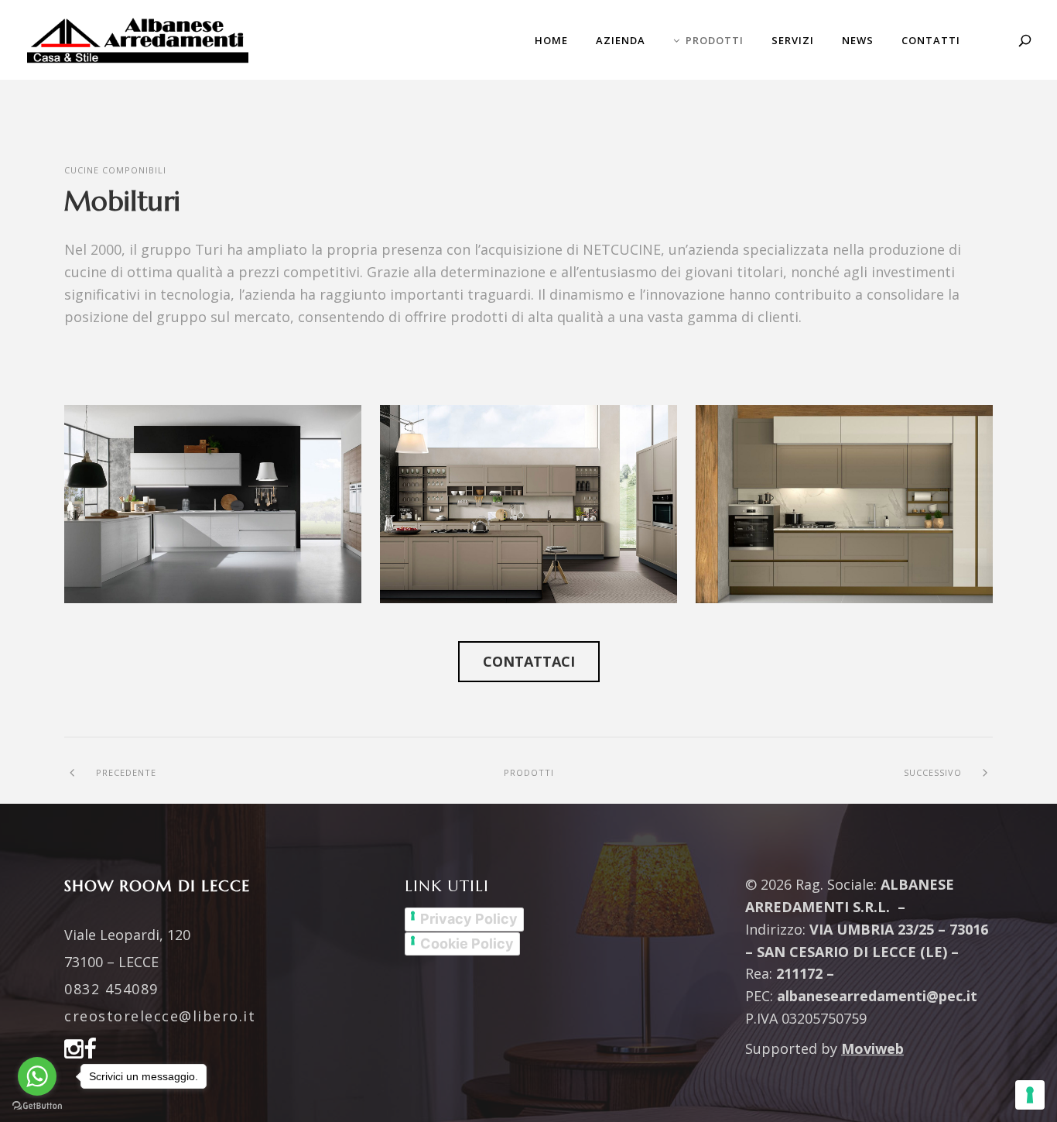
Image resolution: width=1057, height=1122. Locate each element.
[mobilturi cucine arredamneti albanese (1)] (212, 504)
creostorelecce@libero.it (159, 1016)
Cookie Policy (467, 943)
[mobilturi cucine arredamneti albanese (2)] (528, 504)
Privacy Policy (469, 919)
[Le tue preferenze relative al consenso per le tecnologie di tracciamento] (1030, 1095)
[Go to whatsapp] (37, 1076)
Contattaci (529, 661)
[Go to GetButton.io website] (37, 1106)
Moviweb (872, 1048)
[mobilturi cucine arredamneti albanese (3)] (844, 504)
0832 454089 (111, 989)
